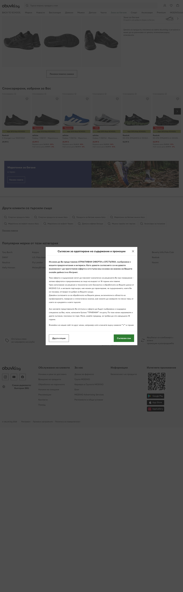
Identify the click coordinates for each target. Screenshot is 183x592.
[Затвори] (133, 251)
